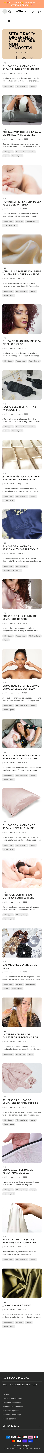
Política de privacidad (11, 1402)
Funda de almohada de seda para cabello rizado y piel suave (21, 757)
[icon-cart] (39, 11)
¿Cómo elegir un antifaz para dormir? (19, 408)
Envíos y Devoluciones (12, 1398)
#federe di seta (21, 86)
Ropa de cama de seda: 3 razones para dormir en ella (19, 1241)
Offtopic (25, 1445)
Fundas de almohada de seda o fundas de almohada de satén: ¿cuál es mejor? (21, 68)
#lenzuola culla (32, 222)
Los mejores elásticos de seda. (19, 966)
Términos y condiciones (12, 1406)
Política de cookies (10, 1411)
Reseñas (6, 1394)
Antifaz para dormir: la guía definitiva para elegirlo (21, 133)
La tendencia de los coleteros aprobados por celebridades (20, 1036)
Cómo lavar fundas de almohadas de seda (17, 1171)
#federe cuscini (21, 706)
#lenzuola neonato (10, 226)
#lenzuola (19, 222)
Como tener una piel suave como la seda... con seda (20, 687)
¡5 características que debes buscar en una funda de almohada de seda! (21, 478)
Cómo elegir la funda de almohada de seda (19, 618)
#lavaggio (19, 1322)
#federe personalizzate (12, 570)
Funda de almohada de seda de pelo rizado (21, 343)
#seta (33, 86)
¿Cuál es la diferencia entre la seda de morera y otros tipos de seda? (21, 273)
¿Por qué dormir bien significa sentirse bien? (18, 896)
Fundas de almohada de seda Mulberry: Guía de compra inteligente (18, 827)
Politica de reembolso (11, 1415)
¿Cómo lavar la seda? (16, 1306)
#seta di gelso (17, 156)
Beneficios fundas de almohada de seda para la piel (20, 1102)
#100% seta (8, 86)
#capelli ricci (20, 361)
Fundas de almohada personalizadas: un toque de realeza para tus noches (21, 548)
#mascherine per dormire (25, 152)
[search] (9, 11)
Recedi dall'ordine (9, 1419)
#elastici (19, 985)
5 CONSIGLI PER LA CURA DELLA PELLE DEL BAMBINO (21, 203)
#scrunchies (30, 985)
